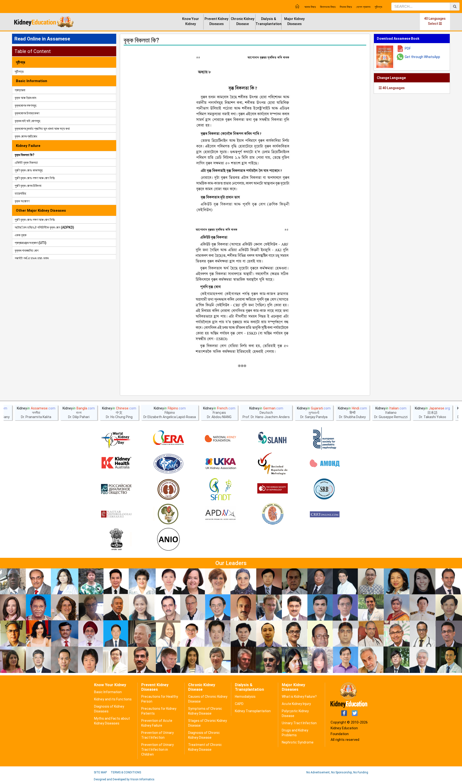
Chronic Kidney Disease (242, 21)
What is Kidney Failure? (299, 696)
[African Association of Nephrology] (168, 514)
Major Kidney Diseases (294, 21)
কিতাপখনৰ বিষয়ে (327, 7)
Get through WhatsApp (422, 57)
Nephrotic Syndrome (298, 742)
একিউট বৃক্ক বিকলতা (26, 162)
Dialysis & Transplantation (269, 21)
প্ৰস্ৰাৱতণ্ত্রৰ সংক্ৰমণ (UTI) (30, 243)
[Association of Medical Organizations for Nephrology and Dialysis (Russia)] (324, 464)
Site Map (100, 772)
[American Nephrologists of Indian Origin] (168, 540)
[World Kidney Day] (116, 439)
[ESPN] (324, 439)
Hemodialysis (245, 696)
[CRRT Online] (324, 514)
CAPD (239, 704)
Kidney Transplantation (253, 711)
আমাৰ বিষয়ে (310, 7)
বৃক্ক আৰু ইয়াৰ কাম (25, 98)
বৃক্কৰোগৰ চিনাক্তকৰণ (27, 113)
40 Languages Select (435, 21)
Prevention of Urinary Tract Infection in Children (157, 749)
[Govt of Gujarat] (116, 540)
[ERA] (168, 439)
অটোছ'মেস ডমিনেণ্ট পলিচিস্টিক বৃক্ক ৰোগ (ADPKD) (44, 227)
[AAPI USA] (168, 464)
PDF (408, 48)
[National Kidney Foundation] (220, 439)
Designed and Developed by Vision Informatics (124, 779)
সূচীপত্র (19, 71)
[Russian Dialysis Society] (116, 489)
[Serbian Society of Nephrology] (324, 489)
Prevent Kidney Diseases (216, 21)
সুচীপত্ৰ (378, 7)
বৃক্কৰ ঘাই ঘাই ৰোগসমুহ (27, 121)
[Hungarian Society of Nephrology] (116, 514)
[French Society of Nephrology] (220, 489)
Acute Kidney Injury (296, 704)
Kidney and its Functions (113, 699)
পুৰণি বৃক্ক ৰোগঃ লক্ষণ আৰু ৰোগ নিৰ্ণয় (35, 178)
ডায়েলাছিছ (20, 193)
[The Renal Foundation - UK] (220, 464)
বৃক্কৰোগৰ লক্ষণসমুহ (25, 105)
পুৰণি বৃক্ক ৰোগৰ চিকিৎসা (28, 186)
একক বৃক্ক (20, 235)
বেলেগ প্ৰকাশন (363, 7)
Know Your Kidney (190, 21)
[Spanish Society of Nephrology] (272, 464)
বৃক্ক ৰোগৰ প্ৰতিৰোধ (26, 136)
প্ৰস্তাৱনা (20, 90)
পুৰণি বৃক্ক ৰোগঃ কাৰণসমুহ (29, 170)
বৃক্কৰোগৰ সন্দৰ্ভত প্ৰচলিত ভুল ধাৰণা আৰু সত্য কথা (42, 129)
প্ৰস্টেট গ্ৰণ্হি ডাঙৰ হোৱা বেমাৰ (31, 258)
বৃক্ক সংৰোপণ (22, 201)
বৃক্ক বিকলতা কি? (24, 155)
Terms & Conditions (126, 772)
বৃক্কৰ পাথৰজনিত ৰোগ (26, 250)
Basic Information (108, 692)
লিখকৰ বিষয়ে (346, 7)
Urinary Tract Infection (299, 723)
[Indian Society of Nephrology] (168, 489)
